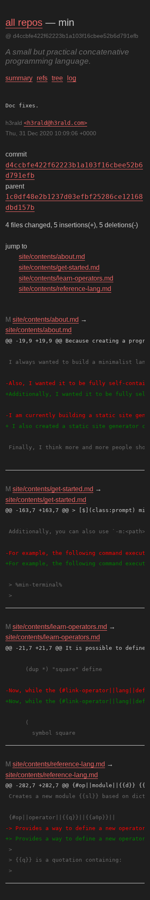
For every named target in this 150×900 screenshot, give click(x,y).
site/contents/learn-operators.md (66, 278)
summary (18, 78)
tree (57, 78)
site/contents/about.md (52, 256)
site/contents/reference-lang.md (65, 288)
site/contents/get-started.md (59, 267)
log (71, 78)
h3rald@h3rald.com (55, 122)
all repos (23, 22)
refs (42, 78)
